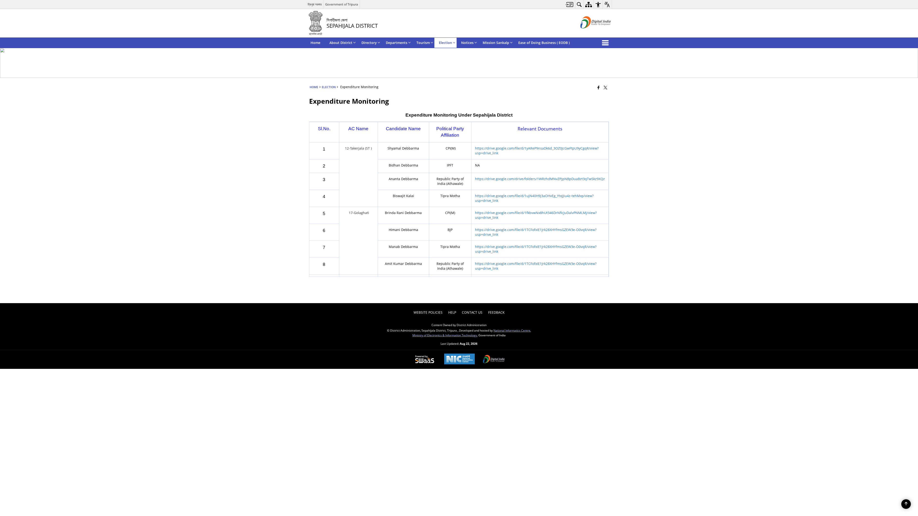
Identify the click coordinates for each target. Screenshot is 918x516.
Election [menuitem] (445, 42)
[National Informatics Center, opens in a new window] (459, 359)
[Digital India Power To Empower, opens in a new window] (493, 359)
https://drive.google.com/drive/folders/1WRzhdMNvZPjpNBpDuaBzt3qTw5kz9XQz (540, 179)
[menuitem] (569, 4)
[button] (606, 43)
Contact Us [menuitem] (472, 312)
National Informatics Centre (511, 330)
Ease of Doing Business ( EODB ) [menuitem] (544, 42)
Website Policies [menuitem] (428, 312)
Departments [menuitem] (396, 42)
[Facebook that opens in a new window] (598, 87)
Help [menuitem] (452, 312)
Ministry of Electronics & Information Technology (444, 335)
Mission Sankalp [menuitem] (496, 42)
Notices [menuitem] (467, 42)
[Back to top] (906, 504)
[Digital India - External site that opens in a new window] (589, 32)
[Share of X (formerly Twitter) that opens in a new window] (605, 87)
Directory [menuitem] (369, 42)
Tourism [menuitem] (423, 42)
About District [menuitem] (340, 42)
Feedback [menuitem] (496, 312)
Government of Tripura (341, 4)
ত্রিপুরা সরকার (315, 4)
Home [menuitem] (315, 42)
